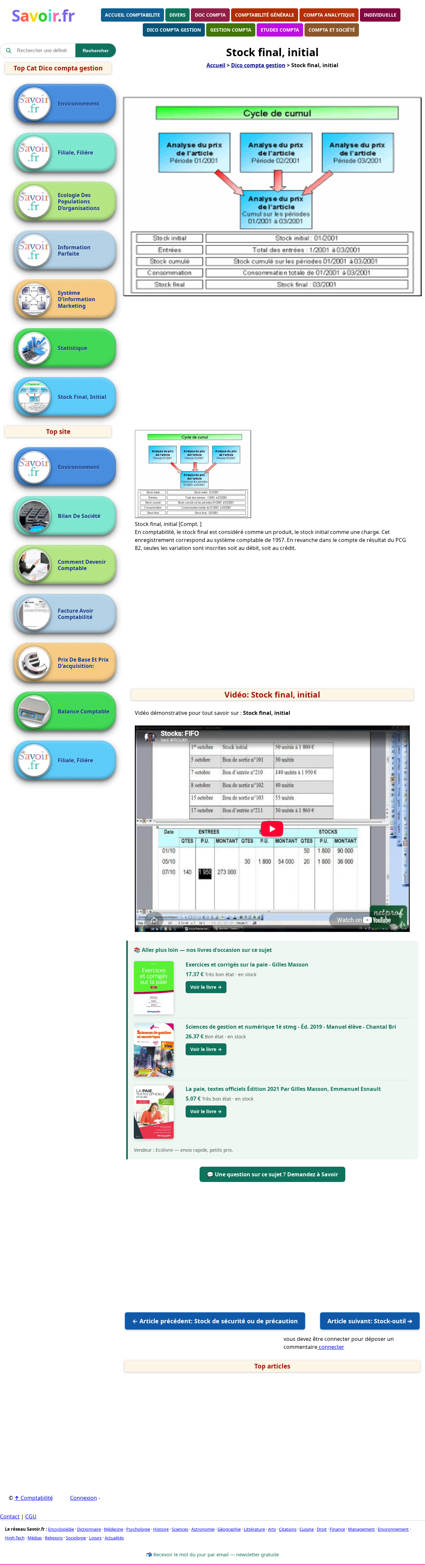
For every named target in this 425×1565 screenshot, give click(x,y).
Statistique (72, 348)
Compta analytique (329, 15)
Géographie (229, 1529)
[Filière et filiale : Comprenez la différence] (35, 153)
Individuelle (380, 15)
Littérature (254, 1529)
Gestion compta (230, 30)
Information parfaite (74, 250)
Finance (337, 1529)
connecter (330, 1347)
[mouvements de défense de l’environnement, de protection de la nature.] (35, 104)
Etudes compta (280, 30)
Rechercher (96, 50)
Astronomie (202, 1529)
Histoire (161, 1529)
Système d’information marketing (76, 299)
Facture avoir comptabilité (75, 614)
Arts (272, 1529)
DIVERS (177, 15)
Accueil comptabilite (132, 15)
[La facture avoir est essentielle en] (35, 614)
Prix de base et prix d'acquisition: (83, 663)
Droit (322, 1529)
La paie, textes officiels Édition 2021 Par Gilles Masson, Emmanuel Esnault (283, 1089)
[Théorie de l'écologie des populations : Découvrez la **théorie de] (35, 202)
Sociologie (76, 1538)
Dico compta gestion (174, 30)
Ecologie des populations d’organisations (79, 201)
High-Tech (15, 1538)
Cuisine (306, 1529)
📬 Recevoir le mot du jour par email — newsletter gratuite (212, 1554)
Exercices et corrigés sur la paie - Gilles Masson (247, 964)
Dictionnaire (89, 1529)
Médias (35, 1538)
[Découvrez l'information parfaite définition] (35, 250)
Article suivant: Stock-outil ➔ (369, 1321)
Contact (10, 1516)
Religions (54, 1538)
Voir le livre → (206, 987)
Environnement (78, 104)
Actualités (114, 1538)
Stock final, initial (82, 397)
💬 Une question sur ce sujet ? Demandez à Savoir (272, 1174)
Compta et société (331, 30)
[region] (272, 356)
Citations (288, 1529)
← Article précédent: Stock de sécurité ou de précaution (215, 1321)
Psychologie (138, 1529)
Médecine (113, 1529)
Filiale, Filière (75, 153)
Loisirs (95, 1538)
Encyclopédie (61, 1529)
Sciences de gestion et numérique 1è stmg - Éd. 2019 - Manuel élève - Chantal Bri (291, 1026)
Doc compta (210, 15)
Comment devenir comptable (82, 565)
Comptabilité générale (264, 15)
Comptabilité (33, 1497)
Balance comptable (83, 712)
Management (361, 1529)
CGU (31, 1516)
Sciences (180, 1529)
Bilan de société (79, 516)
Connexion (83, 1497)
